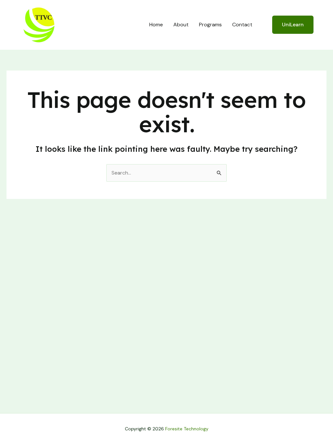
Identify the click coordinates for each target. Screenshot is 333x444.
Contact (242, 24)
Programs (210, 24)
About (181, 24)
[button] (288, 25)
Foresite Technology (186, 429)
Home (156, 24)
